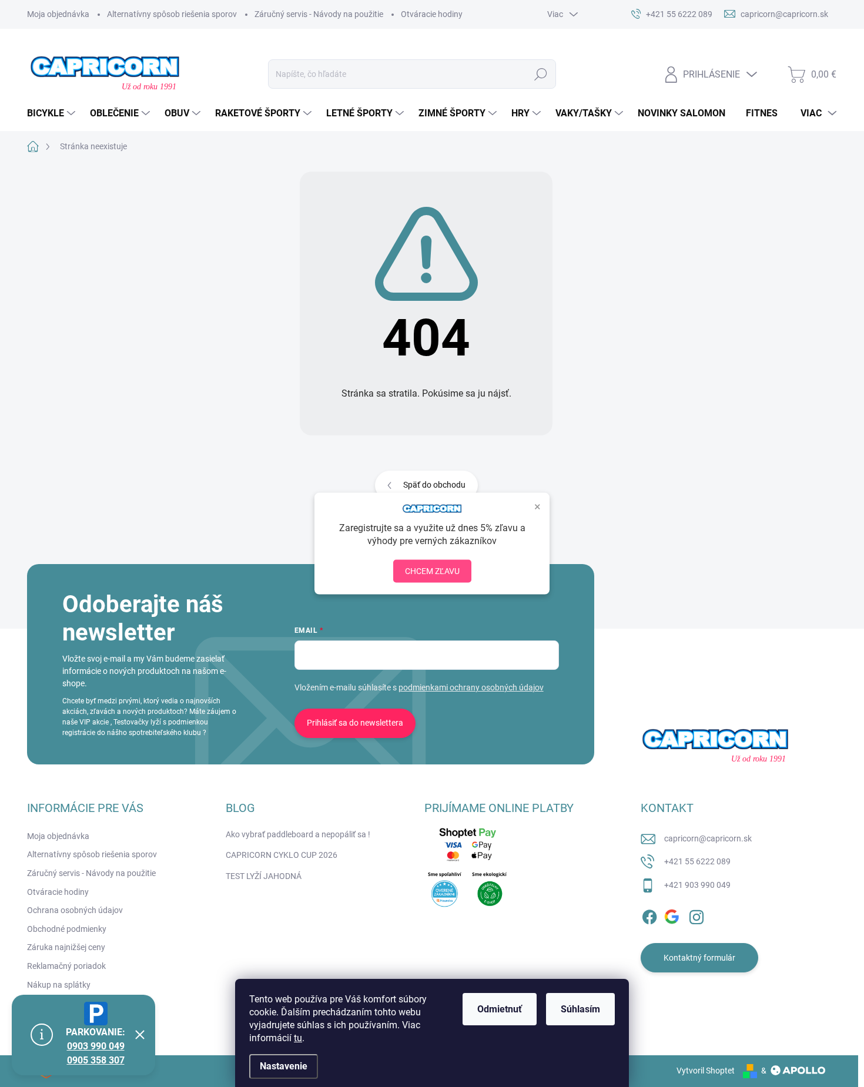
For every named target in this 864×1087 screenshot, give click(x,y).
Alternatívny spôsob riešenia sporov (172, 14)
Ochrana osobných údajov (75, 910)
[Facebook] (649, 915)
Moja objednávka (58, 14)
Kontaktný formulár (699, 957)
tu (298, 1038)
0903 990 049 (96, 1046)
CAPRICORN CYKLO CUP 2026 (281, 855)
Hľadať (541, 74)
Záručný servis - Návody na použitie (318, 14)
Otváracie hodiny (432, 14)
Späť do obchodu (434, 484)
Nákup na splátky (59, 984)
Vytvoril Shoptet (706, 1070)
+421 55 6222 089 (697, 861)
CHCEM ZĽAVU (432, 570)
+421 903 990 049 (697, 885)
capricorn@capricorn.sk (708, 838)
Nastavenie (283, 1066)
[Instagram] (696, 915)
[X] (673, 915)
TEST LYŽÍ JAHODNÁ (264, 876)
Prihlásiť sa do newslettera (355, 722)
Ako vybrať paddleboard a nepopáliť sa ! (298, 834)
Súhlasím (580, 1009)
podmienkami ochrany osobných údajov (471, 687)
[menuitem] (52, 113)
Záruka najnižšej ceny (66, 947)
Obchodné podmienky (66, 929)
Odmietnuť (499, 1009)
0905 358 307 (96, 1060)
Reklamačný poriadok (66, 966)
